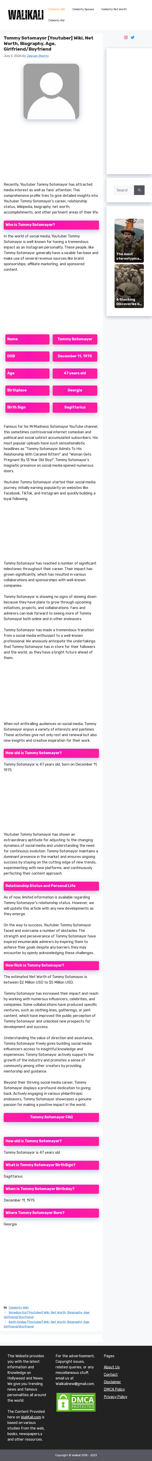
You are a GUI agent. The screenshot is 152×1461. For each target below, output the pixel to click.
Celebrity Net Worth (114, 9)
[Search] (139, 190)
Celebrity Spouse (83, 9)
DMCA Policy (114, 1389)
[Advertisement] (51, 153)
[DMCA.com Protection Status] (76, 1411)
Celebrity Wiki (56, 9)
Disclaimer (112, 1382)
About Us (112, 1367)
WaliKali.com (31, 1417)
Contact (111, 1374)
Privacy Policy (115, 1396)
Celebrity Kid (56, 20)
